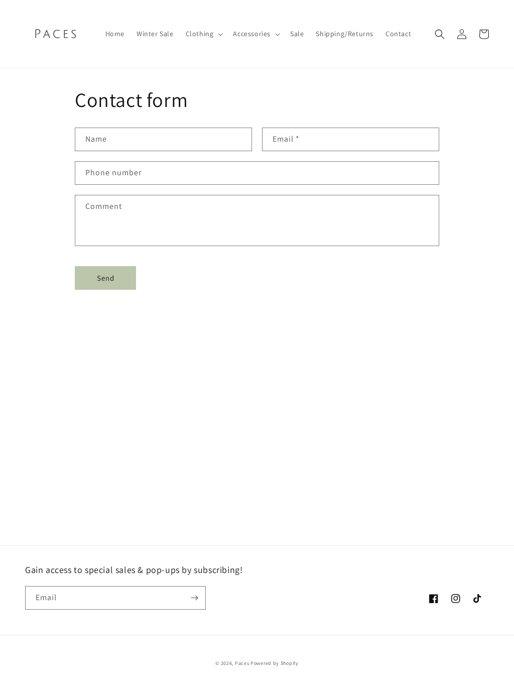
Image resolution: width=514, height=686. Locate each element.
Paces (242, 663)
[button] (203, 33)
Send (105, 278)
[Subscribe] (194, 598)
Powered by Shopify (274, 663)
